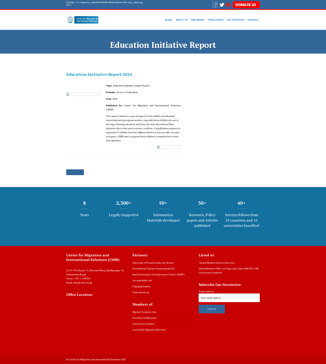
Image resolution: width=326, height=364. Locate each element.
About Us (181, 19)
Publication (215, 19)
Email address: (206, 291)
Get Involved (235, 19)
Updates (253, 19)
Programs (197, 19)
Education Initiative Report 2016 (99, 74)
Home (168, 19)
